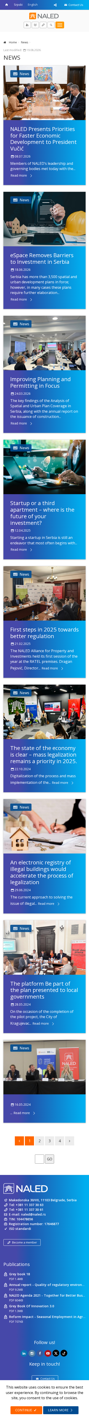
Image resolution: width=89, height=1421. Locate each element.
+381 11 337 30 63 (29, 1205)
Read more (18, 175)
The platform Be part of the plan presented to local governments (44, 990)
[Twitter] (55, 1353)
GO (49, 1159)
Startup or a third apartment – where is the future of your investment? (42, 512)
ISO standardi (20, 1228)
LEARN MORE (58, 1410)
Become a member (24, 1242)
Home (12, 42)
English (33, 4)
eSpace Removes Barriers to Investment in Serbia (41, 258)
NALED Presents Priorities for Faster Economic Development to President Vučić (43, 138)
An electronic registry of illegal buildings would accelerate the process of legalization (41, 872)
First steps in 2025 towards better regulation (44, 633)
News (24, 42)
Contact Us (75, 5)
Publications (16, 1264)
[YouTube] (47, 1353)
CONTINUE (24, 1410)
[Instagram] (32, 1353)
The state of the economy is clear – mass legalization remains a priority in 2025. (43, 754)
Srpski (18, 4)
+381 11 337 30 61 (29, 1209)
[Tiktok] (63, 1353)
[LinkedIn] (24, 1353)
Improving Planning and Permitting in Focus (40, 382)
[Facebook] (40, 1353)
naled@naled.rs (33, 1214)
